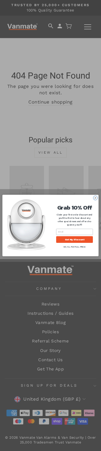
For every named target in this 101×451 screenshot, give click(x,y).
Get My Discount (74, 239)
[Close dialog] (95, 198)
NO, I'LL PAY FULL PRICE (75, 246)
